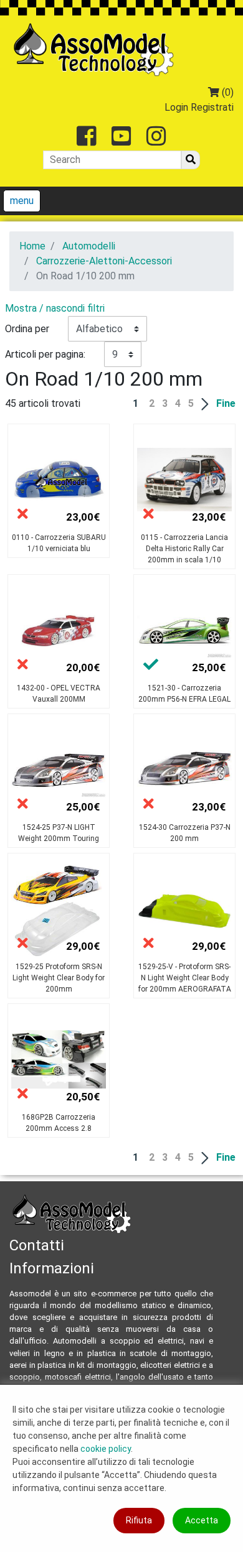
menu (22, 201)
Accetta (201, 1520)
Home (32, 246)
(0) (226, 92)
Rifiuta (139, 1520)
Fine (226, 403)
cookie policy (105, 1449)
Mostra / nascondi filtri (55, 308)
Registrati (212, 107)
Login (176, 107)
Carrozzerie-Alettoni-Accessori (104, 261)
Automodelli (88, 246)
